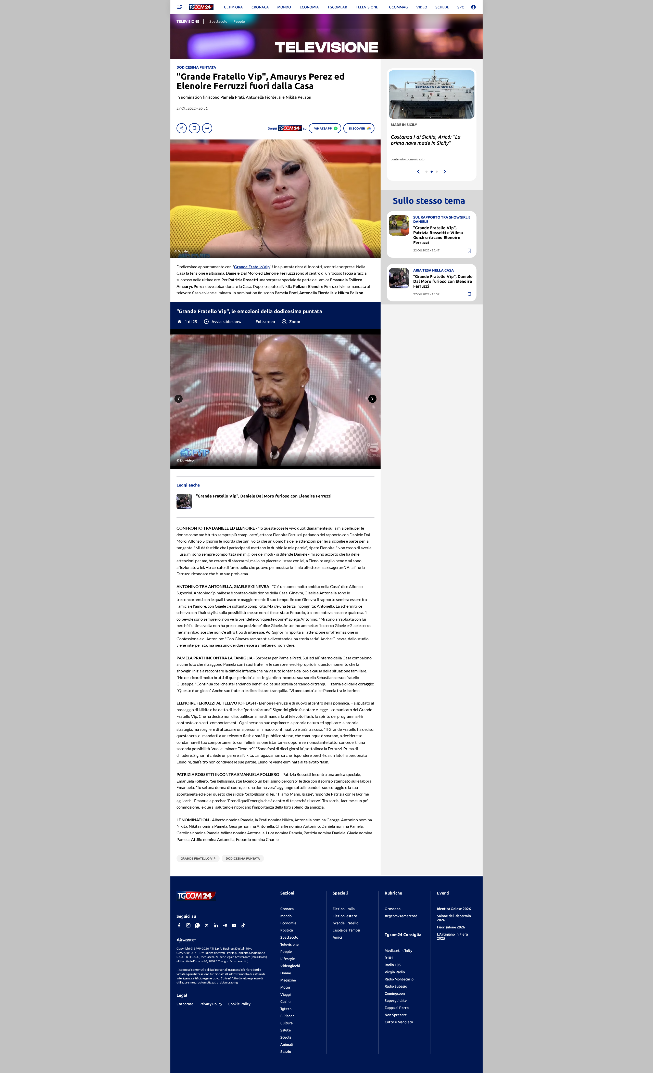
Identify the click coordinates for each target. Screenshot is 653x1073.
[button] (222, 321)
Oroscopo (392, 909)
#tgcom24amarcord (401, 916)
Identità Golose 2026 (454, 909)
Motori (286, 987)
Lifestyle (287, 959)
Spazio (285, 1052)
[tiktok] (243, 925)
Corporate (185, 1004)
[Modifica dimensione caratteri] (207, 128)
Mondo (286, 916)
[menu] (179, 7)
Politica (286, 930)
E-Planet (287, 1016)
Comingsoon (395, 993)
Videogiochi (290, 966)
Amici (337, 937)
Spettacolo (289, 937)
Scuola (285, 1037)
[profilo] (473, 7)
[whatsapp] (197, 925)
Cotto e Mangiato (399, 1022)
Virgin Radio (395, 972)
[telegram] (225, 925)
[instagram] (188, 925)
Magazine (288, 980)
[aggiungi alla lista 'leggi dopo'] (194, 128)
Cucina (285, 1002)
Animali (286, 1044)
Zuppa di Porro (397, 1008)
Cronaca (287, 909)
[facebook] (179, 925)
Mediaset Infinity (398, 951)
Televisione (289, 944)
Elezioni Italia (344, 909)
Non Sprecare (396, 1015)
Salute (285, 1030)
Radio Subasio (396, 986)
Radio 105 (393, 965)
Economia (288, 923)
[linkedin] (215, 925)
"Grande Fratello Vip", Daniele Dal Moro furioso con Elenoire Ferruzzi (442, 281)
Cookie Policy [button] (239, 1004)
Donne (285, 973)
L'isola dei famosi (346, 930)
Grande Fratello (345, 923)
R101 (389, 958)
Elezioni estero (345, 916)
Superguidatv (396, 1001)
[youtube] (234, 925)
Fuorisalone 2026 (451, 927)
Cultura (286, 1023)
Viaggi (285, 994)
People (286, 952)
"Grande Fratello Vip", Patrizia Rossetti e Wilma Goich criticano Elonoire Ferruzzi (438, 235)
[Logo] (201, 7)
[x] (206, 925)
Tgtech (286, 1009)
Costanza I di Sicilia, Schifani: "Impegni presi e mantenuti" (424, 140)
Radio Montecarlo (399, 979)
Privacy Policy (210, 1004)
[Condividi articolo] (182, 128)
